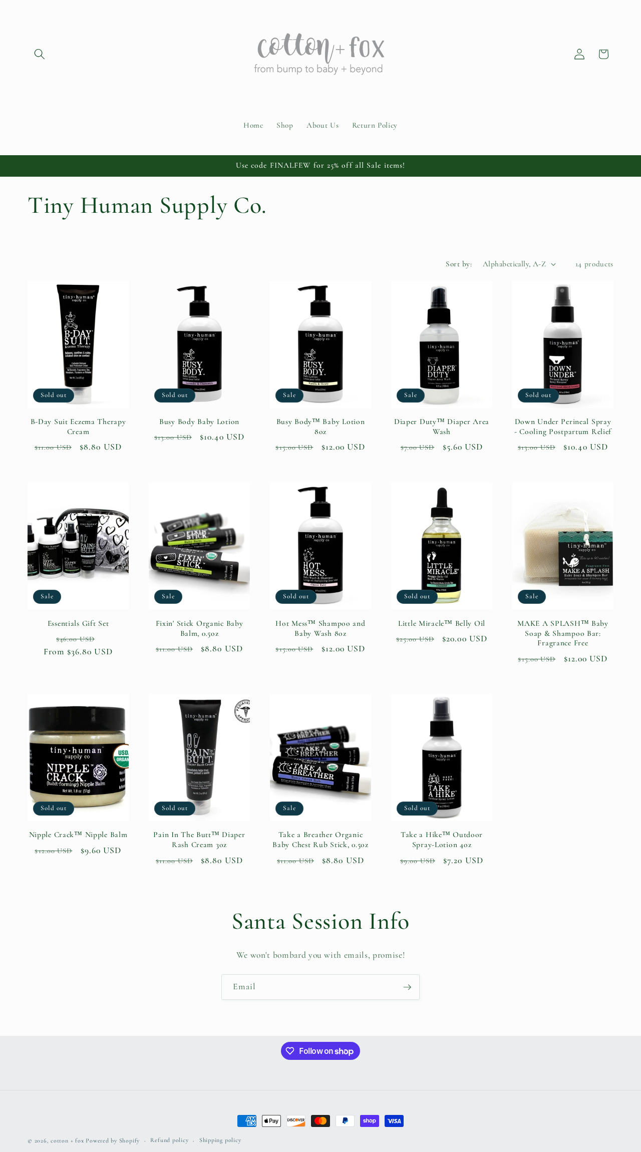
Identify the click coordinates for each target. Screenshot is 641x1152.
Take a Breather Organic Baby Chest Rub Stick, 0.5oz (320, 839)
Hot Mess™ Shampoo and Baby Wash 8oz (320, 628)
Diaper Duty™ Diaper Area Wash (441, 426)
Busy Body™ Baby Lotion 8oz (320, 426)
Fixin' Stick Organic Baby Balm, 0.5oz (199, 628)
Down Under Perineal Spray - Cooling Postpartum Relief (562, 426)
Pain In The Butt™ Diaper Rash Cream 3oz (199, 839)
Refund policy (169, 1139)
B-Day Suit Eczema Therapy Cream (78, 426)
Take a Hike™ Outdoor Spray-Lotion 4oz (442, 839)
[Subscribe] (407, 987)
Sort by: (459, 263)
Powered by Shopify (113, 1140)
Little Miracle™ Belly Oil (441, 623)
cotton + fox (67, 1140)
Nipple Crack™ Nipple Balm (78, 834)
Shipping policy (220, 1139)
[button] (40, 54)
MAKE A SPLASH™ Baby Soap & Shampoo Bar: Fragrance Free (562, 633)
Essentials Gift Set (78, 623)
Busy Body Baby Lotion (199, 421)
